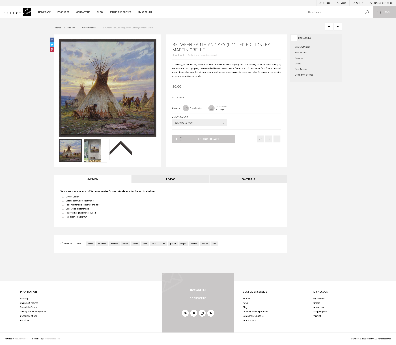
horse (90, 244)
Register (326, 3)
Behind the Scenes (304, 75)
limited (194, 244)
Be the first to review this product (202, 55)
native (135, 244)
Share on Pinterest (52, 49)
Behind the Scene (28, 307)
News (245, 303)
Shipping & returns (29, 303)
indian (125, 244)
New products (249, 320)
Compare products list (383, 3)
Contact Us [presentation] (249, 179)
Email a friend (276, 138)
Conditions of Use (28, 316)
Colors (298, 63)
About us (24, 320)
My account (319, 298)
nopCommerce (21, 339)
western (114, 244)
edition (205, 244)
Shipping (176, 108)
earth (162, 244)
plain (154, 244)
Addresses (318, 307)
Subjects (299, 58)
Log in (343, 3)
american (102, 244)
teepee (183, 244)
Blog (245, 307)
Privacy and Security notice (33, 311)
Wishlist (317, 316)
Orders (316, 303)
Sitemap (24, 298)
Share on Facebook (52, 40)
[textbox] (333, 12)
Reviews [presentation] (170, 179)
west (145, 244)
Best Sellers (301, 52)
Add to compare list (268, 138)
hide (214, 244)
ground (173, 244)
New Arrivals (301, 69)
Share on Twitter (52, 44)
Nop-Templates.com (51, 339)
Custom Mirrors (302, 47)
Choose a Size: (180, 117)
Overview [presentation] (92, 179)
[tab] (93, 179)
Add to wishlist (260, 138)
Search (367, 12)
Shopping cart (320, 311)
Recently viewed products (255, 311)
